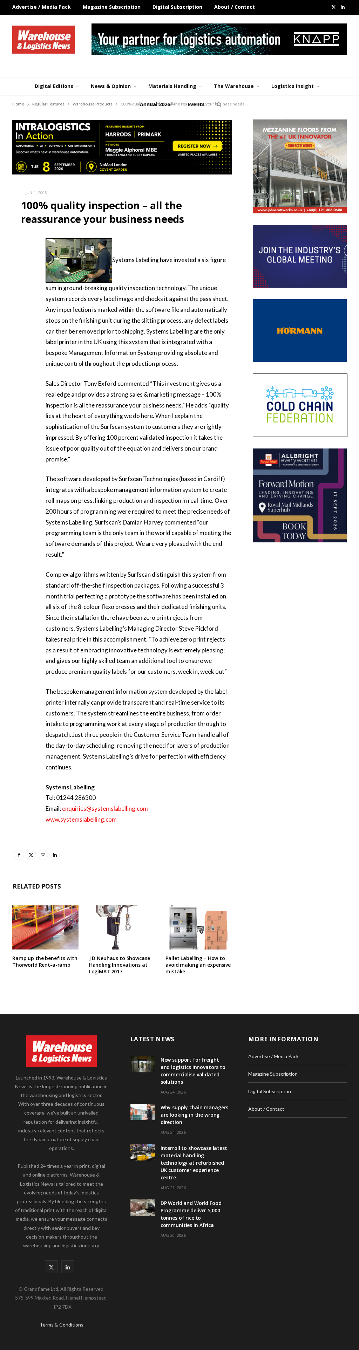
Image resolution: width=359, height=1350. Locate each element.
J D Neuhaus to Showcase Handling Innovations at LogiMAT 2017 (119, 965)
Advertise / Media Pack (41, 7)
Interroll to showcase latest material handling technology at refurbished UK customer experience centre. (194, 1163)
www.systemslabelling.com (81, 819)
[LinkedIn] (19, 318)
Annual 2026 (155, 104)
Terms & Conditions (61, 1325)
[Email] (19, 300)
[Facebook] (19, 265)
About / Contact (234, 7)
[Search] (218, 104)
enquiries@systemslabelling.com (105, 808)
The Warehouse (234, 86)
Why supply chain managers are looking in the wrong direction (195, 1114)
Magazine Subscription (112, 7)
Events (196, 104)
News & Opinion (111, 86)
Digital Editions (54, 86)
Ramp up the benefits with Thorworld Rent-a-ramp (44, 961)
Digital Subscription (177, 7)
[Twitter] (19, 282)
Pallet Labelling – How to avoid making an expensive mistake (198, 965)
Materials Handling (172, 86)
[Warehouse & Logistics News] (43, 40)
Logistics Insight (292, 86)
